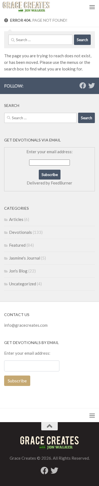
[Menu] (92, 7)
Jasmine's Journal (24, 257)
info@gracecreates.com (26, 325)
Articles (16, 219)
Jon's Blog (18, 270)
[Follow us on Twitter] (91, 85)
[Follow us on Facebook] (82, 85)
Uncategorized (22, 283)
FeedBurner (61, 182)
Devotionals (20, 232)
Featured (17, 245)
